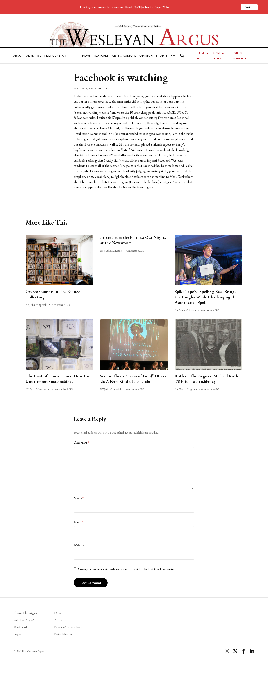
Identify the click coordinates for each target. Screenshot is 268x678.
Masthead (20, 627)
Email (78, 522)
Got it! (249, 7)
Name (79, 498)
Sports (162, 55)
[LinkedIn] (252, 651)
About (18, 55)
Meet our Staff (55, 55)
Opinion (146, 55)
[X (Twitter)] (235, 651)
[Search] (182, 55)
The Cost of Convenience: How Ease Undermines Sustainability (58, 378)
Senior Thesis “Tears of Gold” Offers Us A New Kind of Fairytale (133, 378)
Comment (81, 442)
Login (17, 634)
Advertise (33, 55)
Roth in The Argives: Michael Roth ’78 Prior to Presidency (206, 378)
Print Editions (63, 634)
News (86, 55)
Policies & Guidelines (68, 627)
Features (101, 55)
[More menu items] (173, 56)
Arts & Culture (124, 55)
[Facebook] (243, 651)
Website (79, 545)
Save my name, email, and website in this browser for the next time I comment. (126, 569)
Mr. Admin (104, 88)
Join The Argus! (23, 620)
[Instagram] (226, 651)
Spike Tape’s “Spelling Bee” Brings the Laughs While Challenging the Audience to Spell (206, 297)
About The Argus (25, 613)
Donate (59, 613)
